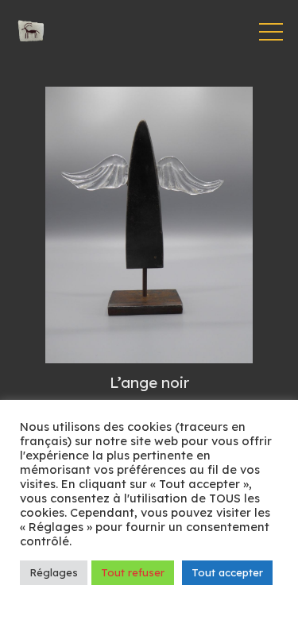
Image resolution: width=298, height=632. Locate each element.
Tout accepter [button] (227, 572)
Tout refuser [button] (132, 572)
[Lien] (31, 32)
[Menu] (271, 32)
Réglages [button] (53, 572)
